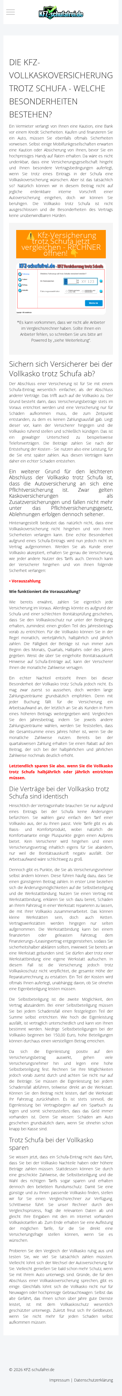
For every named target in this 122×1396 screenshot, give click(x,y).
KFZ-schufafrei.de (39, 1369)
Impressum (59, 1380)
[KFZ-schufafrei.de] (61, 12)
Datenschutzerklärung (93, 1380)
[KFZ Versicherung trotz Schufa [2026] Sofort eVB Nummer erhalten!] (61, 289)
